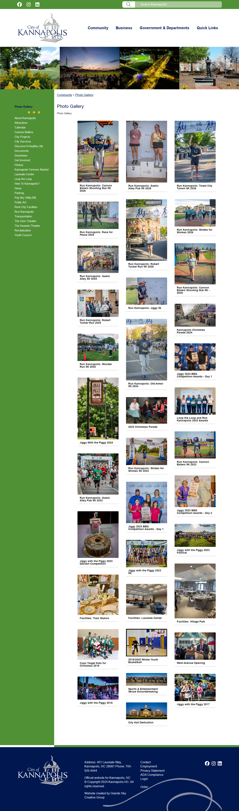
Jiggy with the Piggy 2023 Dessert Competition (96, 562)
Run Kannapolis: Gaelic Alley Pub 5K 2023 (95, 499)
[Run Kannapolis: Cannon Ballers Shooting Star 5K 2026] (98, 151)
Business (124, 28)
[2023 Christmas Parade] (146, 410)
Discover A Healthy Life (29, 146)
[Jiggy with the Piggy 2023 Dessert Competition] (98, 534)
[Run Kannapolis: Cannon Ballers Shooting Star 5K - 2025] (195, 263)
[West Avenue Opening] (195, 646)
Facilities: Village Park (191, 621)
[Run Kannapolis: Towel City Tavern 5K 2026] (195, 152)
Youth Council (23, 235)
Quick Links (207, 28)
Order (144, 787)
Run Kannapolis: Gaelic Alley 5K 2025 (95, 277)
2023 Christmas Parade (142, 426)
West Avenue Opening (191, 662)
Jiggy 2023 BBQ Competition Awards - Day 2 (194, 511)
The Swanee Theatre (27, 225)
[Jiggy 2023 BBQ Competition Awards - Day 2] (195, 491)
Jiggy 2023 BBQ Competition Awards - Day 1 (146, 528)
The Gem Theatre (25, 221)
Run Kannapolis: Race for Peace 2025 (96, 233)
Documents (22, 150)
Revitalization (23, 230)
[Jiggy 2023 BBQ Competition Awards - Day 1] (146, 502)
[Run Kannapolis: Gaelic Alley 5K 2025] (98, 259)
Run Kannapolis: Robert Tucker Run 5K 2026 (144, 265)
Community (98, 28)
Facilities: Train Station (94, 618)
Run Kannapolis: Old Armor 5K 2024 (146, 385)
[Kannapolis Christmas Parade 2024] (195, 315)
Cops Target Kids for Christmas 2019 (93, 664)
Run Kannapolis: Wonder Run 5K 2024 (96, 365)
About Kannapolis (25, 118)
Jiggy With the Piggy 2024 (96, 442)
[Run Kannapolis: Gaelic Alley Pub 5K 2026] (146, 152)
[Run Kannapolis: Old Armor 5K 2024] (146, 349)
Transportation (23, 216)
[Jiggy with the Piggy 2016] (98, 688)
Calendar (20, 127)
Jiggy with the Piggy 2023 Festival (193, 551)
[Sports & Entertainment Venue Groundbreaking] (146, 679)
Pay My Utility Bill (25, 197)
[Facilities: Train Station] (98, 595)
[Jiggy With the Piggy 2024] (98, 408)
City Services (23, 141)
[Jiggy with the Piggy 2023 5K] (146, 553)
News (18, 188)
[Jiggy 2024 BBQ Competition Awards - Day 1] (195, 357)
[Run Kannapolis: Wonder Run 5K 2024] (98, 347)
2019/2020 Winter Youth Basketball (143, 661)
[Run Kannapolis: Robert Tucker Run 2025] (98, 303)
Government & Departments (164, 28)
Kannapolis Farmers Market (32, 169)
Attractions (21, 122)
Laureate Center (24, 174)
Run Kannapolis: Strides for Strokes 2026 (195, 231)
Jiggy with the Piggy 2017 (193, 704)
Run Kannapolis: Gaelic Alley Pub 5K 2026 (143, 187)
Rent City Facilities (26, 207)
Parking (19, 193)
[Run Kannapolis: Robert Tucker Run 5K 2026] (146, 230)
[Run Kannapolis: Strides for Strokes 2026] (195, 213)
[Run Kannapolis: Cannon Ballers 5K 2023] (195, 445)
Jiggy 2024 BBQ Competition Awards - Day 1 (194, 375)
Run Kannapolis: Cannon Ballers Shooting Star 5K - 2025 (193, 290)
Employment (148, 766)
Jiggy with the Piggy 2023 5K (145, 572)
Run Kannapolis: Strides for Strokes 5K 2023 (146, 469)
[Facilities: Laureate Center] (146, 599)
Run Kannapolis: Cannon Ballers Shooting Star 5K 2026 (96, 188)
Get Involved (22, 160)
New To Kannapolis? (27, 183)
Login (144, 778)
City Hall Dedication (140, 722)
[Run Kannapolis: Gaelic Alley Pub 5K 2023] (98, 474)
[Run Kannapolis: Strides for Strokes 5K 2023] (146, 451)
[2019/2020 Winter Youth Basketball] (146, 642)
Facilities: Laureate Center (145, 617)
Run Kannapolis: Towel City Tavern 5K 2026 (195, 187)
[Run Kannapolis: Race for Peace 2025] (98, 215)
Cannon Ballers (24, 132)
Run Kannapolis (24, 211)
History (19, 164)
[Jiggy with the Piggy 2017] (195, 687)
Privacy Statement (152, 770)
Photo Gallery (23, 106)
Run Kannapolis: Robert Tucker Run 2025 (95, 321)
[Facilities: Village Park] (195, 591)
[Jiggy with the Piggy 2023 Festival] (195, 535)
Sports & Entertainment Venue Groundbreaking (143, 690)
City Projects (22, 136)
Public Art (20, 202)
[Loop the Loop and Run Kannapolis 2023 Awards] (195, 401)
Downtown (21, 155)
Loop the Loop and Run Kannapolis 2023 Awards (192, 419)
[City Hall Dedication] (146, 710)
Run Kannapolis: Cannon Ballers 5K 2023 (193, 463)
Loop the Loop (23, 178)
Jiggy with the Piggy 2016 (96, 702)
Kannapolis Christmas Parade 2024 (191, 331)
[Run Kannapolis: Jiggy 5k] (146, 291)
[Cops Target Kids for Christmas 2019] (98, 644)
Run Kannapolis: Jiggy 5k (144, 307)
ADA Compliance (151, 774)
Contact (145, 762)
